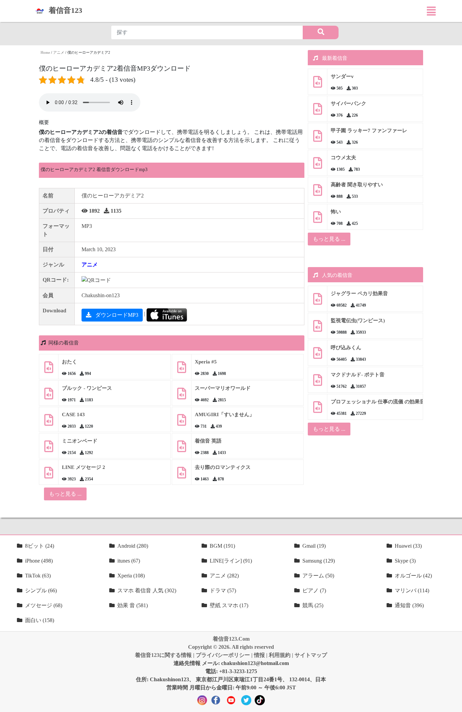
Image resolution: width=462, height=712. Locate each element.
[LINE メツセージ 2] (48, 475)
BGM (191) (222, 546)
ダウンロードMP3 (116, 315)
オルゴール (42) (413, 575)
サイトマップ (311, 655)
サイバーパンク (348, 103)
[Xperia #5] (181, 370)
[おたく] (48, 370)
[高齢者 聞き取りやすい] (317, 192)
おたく (69, 361)
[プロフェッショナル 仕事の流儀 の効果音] (317, 409)
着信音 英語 (208, 441)
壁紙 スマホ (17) (229, 605)
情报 (259, 655)
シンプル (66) (41, 590)
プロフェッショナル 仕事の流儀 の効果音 (378, 401)
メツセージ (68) (43, 605)
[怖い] (317, 219)
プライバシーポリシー (223, 655)
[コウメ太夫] (317, 165)
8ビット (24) (39, 546)
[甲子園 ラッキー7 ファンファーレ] (317, 138)
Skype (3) (405, 561)
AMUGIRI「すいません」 (224, 414)
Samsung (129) (318, 561)
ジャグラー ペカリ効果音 (359, 293)
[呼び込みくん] (317, 355)
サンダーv (342, 76)
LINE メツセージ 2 (83, 467)
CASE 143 (73, 414)
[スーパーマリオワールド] (181, 396)
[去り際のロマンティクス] (181, 475)
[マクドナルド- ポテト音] (317, 382)
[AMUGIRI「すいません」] (181, 422)
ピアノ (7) (314, 590)
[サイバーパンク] (317, 111)
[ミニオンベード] (48, 449)
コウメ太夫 (343, 157)
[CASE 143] (48, 422)
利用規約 (280, 655)
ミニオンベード (79, 441)
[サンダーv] (317, 84)
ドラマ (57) (223, 590)
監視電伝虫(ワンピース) (358, 320)
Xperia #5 (206, 361)
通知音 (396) (409, 605)
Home (45, 52)
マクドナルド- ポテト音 (358, 374)
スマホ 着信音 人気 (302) (146, 590)
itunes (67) (128, 561)
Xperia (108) (131, 575)
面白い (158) (39, 620)
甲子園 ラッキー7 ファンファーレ (369, 130)
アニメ (58, 52)
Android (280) (132, 546)
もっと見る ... (329, 239)
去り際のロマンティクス (223, 467)
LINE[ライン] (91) (231, 561)
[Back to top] (453, 703)
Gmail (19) (314, 546)
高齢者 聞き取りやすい (357, 184)
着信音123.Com (231, 639)
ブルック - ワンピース (87, 388)
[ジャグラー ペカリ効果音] (317, 301)
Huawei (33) (408, 546)
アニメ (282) (224, 575)
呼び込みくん (346, 347)
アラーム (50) (318, 575)
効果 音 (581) (132, 605)
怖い (336, 211)
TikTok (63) (38, 575)
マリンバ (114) (412, 590)
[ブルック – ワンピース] (48, 396)
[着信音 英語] (181, 449)
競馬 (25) (312, 605)
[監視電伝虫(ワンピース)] (317, 328)
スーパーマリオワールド (223, 388)
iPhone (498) (39, 561)
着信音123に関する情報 (163, 655)
